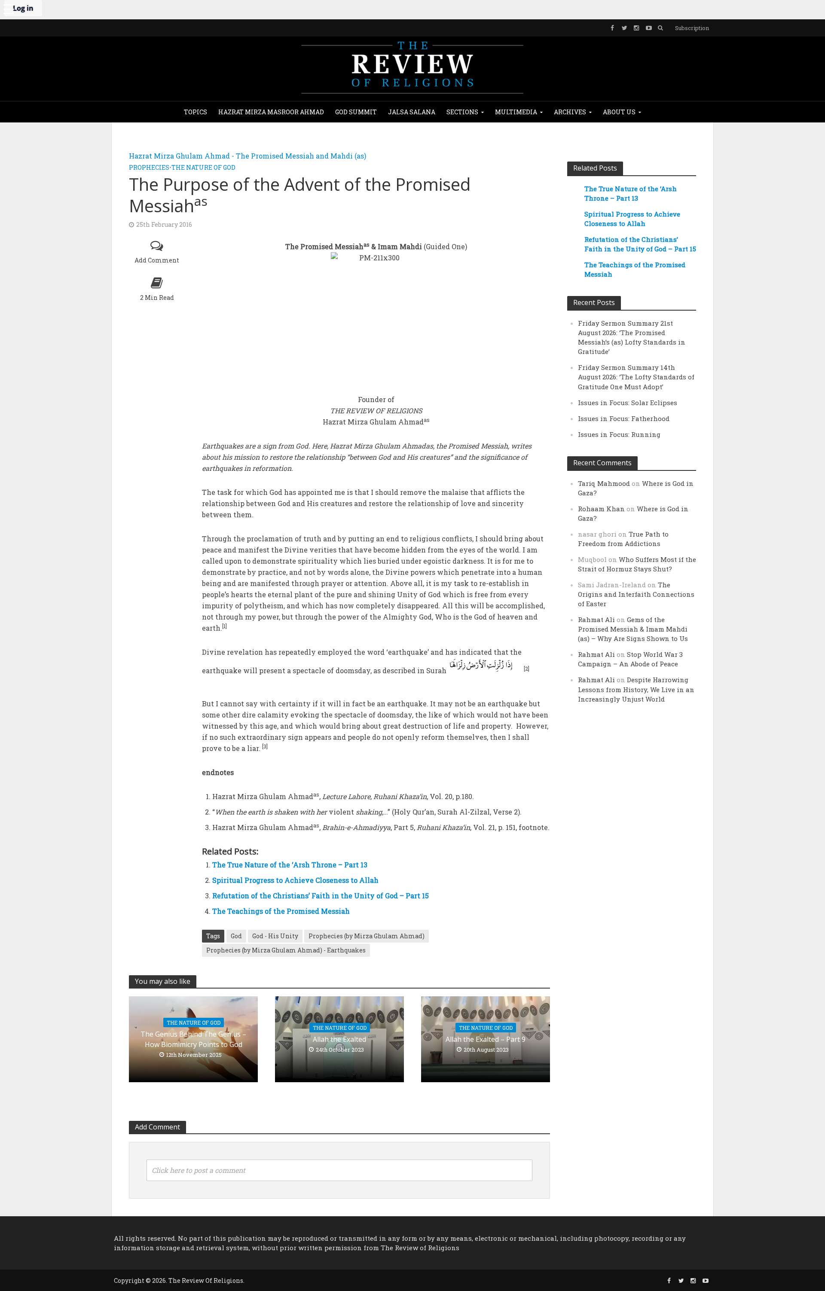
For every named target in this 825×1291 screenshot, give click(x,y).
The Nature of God (203, 167)
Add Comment (156, 260)
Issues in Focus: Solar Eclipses (627, 402)
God (236, 936)
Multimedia (516, 112)
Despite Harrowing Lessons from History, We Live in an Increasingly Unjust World (636, 689)
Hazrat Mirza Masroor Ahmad (271, 112)
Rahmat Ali (596, 619)
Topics (195, 112)
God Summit (356, 112)
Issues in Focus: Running (619, 434)
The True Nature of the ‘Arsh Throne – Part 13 (289, 864)
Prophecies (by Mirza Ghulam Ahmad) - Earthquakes (286, 950)
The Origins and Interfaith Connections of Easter (636, 594)
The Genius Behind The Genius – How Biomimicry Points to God (193, 1039)
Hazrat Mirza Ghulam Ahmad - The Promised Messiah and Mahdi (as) (247, 155)
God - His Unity (275, 936)
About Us (619, 112)
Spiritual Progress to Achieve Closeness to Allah (295, 880)
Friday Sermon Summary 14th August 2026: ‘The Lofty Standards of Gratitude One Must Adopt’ (636, 377)
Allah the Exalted (339, 1039)
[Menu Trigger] (8, 8)
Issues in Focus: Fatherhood (623, 418)
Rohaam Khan (601, 508)
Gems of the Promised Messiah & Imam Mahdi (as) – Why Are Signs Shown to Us (633, 629)
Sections (462, 112)
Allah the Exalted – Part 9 (486, 1039)
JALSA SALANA (411, 112)
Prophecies (149, 167)
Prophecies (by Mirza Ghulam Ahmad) (367, 936)
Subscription (692, 28)
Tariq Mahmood (604, 483)
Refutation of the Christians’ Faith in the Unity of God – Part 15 (320, 895)
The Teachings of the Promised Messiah (281, 911)
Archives (570, 112)
